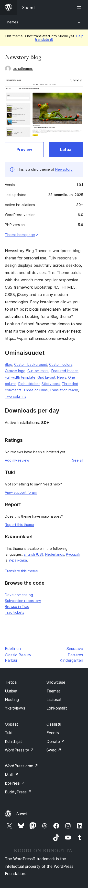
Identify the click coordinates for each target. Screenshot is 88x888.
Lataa (65, 149)
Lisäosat (54, 699)
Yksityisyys (15, 708)
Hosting (12, 699)
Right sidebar (29, 384)
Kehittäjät (13, 741)
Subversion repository (23, 601)
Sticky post (51, 384)
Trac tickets (14, 612)
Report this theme (19, 525)
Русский (73, 554)
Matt (12, 774)
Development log (19, 595)
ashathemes (23, 68)
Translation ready (64, 390)
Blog (8, 364)
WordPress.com (21, 765)
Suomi (21, 813)
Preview (24, 149)
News (61, 377)
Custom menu (38, 371)
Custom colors (60, 364)
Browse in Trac (17, 606)
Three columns (35, 390)
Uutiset (11, 691)
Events (52, 732)
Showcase (55, 682)
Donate (55, 741)
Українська (18, 560)
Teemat (53, 691)
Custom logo (15, 371)
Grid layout (46, 377)
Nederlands (54, 554)
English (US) (33, 554)
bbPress (15, 783)
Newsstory (64, 169)
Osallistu (53, 724)
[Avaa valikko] (80, 7)
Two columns (15, 396)
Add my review (17, 460)
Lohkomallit (56, 708)
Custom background (30, 364)
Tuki (8, 732)
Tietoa (11, 682)
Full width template (20, 377)
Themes (11, 22)
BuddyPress (18, 791)
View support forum (21, 492)
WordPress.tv (19, 750)
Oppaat (11, 724)
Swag (53, 750)
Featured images (64, 371)
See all (77, 460)
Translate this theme (21, 571)
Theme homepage (20, 235)
